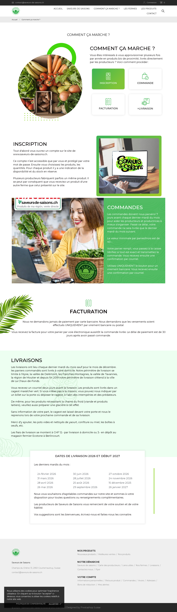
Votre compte (86, 577)
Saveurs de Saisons (78, 8)
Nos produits (124, 554)
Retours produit (113, 580)
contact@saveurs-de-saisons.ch (29, 2)
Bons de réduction (86, 584)
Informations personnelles (90, 580)
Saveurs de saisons (86, 565)
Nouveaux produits (86, 554)
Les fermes (130, 8)
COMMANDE (145, 83)
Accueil (58, 8)
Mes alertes (103, 584)
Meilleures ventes (107, 554)
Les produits (148, 8)
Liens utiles (128, 565)
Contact (151, 13)
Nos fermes (142, 565)
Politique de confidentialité (30, 604)
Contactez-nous (85, 569)
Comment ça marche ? (107, 8)
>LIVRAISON (145, 108)
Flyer (98, 569)
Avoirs (141, 580)
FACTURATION (108, 108)
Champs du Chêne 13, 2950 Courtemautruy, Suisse (36, 568)
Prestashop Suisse (91, 607)
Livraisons (155, 565)
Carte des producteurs (109, 565)
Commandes (129, 580)
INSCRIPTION (108, 83)
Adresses (151, 580)
